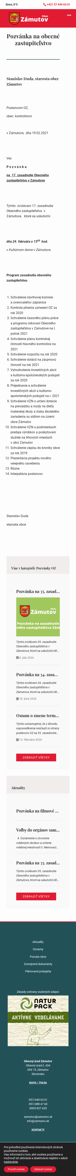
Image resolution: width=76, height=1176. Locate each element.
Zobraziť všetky (36, 757)
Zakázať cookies (43, 1169)
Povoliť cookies (16, 1169)
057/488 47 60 (38, 1104)
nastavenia (11, 1161)
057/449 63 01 (38, 1099)
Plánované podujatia (38, 971)
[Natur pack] (38, 1020)
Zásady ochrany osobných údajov (38, 991)
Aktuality (38, 942)
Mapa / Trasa (38, 1082)
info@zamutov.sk (38, 1121)
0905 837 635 (38, 1108)
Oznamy (38, 949)
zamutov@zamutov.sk (38, 1116)
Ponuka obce (38, 956)
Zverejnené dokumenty (38, 964)
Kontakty (38, 1129)
